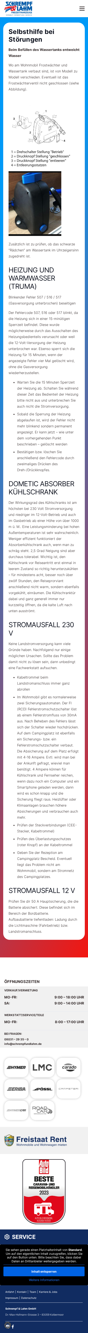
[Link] (18, 9)
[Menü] (82, 8)
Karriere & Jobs (48, 1291)
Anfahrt (9, 1291)
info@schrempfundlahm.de (23, 1044)
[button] (7, 1325)
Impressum (11, 1297)
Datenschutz (29, 1297)
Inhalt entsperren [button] (44, 1271)
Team (32, 1291)
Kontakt (21, 1291)
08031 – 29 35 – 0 (16, 1039)
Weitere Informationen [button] (44, 1280)
